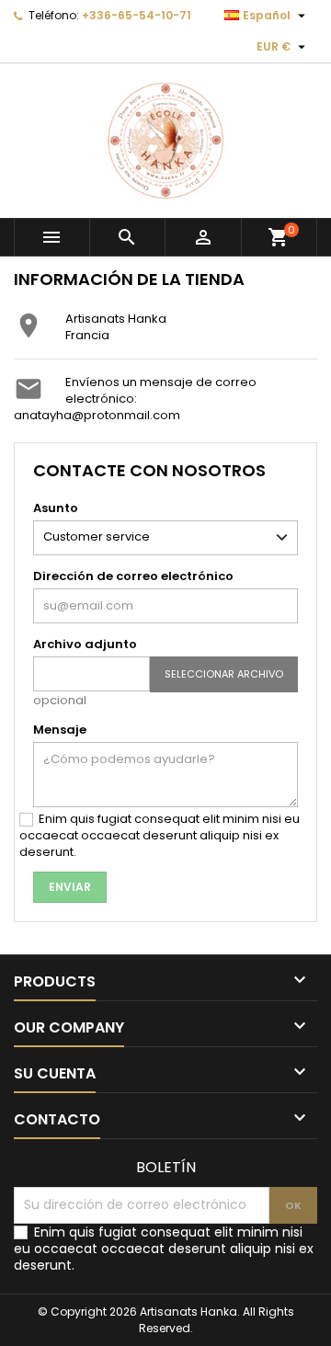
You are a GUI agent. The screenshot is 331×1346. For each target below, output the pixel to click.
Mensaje (59, 729)
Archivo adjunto (85, 644)
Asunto (55, 508)
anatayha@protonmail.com (97, 415)
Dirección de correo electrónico (133, 576)
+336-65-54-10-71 (136, 15)
